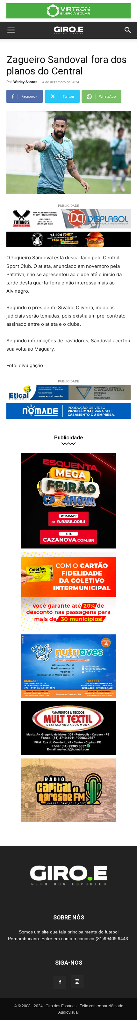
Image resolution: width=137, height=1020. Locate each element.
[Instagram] (77, 981)
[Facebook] (60, 982)
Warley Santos (25, 82)
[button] (11, 30)
